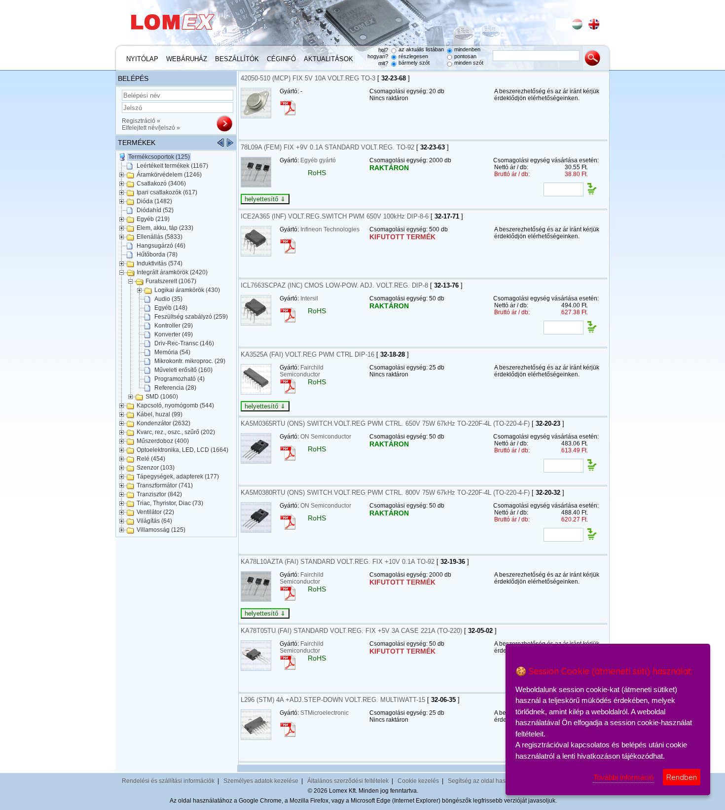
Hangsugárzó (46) (161, 245)
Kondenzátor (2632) (163, 423)
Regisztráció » (141, 120)
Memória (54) (172, 352)
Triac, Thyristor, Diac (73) (170, 503)
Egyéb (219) (153, 219)
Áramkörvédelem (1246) (169, 174)
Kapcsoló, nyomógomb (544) (175, 405)
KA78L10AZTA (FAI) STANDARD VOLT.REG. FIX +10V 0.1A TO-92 (338, 561)
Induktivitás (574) (159, 263)
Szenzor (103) (156, 467)
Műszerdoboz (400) (163, 441)
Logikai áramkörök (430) (187, 290)
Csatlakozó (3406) (161, 183)
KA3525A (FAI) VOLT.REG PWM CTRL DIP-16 (307, 354)
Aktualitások (328, 59)
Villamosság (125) (161, 529)
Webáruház (186, 59)
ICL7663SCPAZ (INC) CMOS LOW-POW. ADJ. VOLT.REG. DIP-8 (334, 285)
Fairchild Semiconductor (302, 371)
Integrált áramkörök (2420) (172, 272)
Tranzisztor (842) (159, 494)
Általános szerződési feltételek (348, 780)
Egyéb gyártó (318, 160)
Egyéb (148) (170, 307)
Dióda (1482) (154, 201)
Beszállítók (237, 59)
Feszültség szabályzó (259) (191, 316)
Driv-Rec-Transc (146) (184, 343)
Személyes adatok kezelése (260, 780)
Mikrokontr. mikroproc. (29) (189, 361)
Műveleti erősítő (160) (183, 370)
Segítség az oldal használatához (491, 780)
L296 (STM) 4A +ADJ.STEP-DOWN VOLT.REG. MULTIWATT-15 (333, 699)
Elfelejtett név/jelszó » (151, 127)
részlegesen (413, 56)
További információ (623, 777)
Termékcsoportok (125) (159, 156)
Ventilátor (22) (155, 512)
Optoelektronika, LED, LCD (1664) (182, 449)
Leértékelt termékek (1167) (172, 165)
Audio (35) (168, 298)
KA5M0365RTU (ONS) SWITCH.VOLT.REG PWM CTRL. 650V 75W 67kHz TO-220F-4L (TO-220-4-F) (385, 423)
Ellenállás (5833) (159, 236)
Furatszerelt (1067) (170, 281)
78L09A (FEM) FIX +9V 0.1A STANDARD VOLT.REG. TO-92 (327, 147)
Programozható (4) (179, 378)
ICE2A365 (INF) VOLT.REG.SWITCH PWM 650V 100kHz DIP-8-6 (335, 216)
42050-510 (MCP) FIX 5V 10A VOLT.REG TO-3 (308, 78)
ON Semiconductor (325, 436)
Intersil (309, 298)
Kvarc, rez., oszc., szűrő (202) (176, 432)
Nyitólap (142, 59)
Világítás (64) (154, 520)
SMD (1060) (161, 396)
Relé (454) (151, 458)
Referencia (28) (175, 387)
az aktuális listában (421, 49)
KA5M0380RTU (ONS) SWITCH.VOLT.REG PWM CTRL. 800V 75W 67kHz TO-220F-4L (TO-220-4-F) (385, 492)
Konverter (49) (173, 334)
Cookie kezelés (418, 780)
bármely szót (414, 63)
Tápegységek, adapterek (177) (178, 476)
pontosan (465, 56)
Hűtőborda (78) (157, 254)
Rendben (681, 777)
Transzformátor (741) (165, 485)
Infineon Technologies (330, 229)
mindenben (467, 49)
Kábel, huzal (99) (159, 414)
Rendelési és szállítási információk (168, 780)
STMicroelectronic (324, 712)
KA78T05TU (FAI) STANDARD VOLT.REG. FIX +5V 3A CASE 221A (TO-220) (351, 630)
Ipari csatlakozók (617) (167, 192)
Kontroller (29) (173, 325)
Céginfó (281, 59)
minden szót (468, 63)
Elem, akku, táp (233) (165, 227)
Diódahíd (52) (155, 210)
